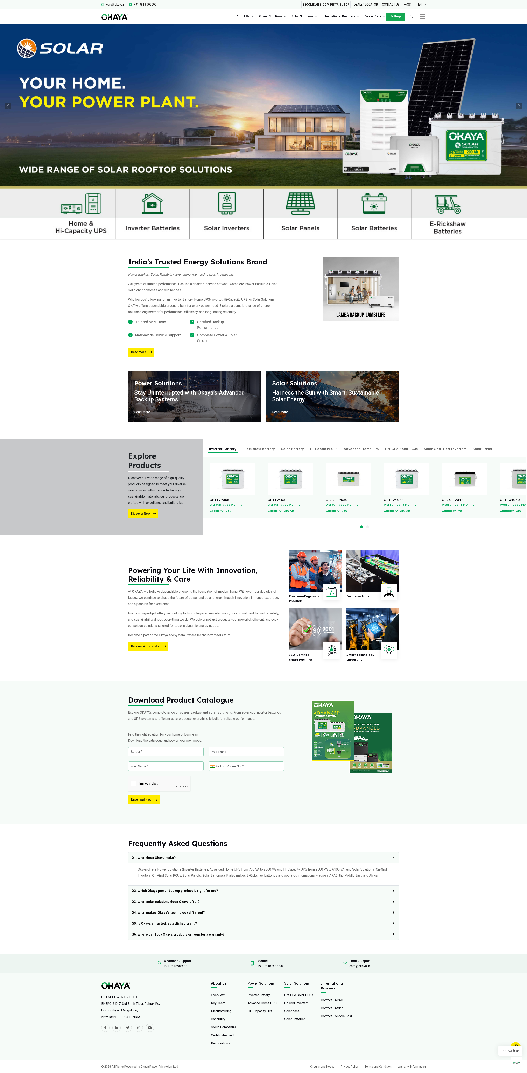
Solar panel (292, 963)
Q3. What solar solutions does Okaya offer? (166, 853)
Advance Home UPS (262, 955)
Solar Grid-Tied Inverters (445, 401)
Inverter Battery (223, 401)
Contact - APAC (332, 952)
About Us (243, 16)
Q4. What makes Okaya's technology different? (168, 864)
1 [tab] (361, 479)
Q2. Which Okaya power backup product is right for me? (175, 843)
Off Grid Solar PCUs (401, 401)
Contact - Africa (332, 960)
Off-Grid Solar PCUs (298, 947)
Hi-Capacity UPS (324, 401)
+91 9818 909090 (270, 918)
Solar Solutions (302, 16)
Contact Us (391, 4)
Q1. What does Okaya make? (154, 809)
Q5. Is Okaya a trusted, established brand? (164, 875)
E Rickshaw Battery (259, 401)
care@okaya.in (359, 918)
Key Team (218, 955)
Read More (138, 304)
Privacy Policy (349, 1018)
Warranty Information (412, 1018)
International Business (339, 16)
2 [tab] (368, 479)
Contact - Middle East (336, 968)
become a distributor (145, 598)
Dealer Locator (366, 4)
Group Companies (224, 979)
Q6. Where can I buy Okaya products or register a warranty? (178, 886)
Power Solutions (270, 16)
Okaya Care (373, 16)
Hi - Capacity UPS (260, 963)
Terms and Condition (378, 1018)
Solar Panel (482, 401)
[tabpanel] (232, 439)
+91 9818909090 (175, 918)
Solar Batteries (295, 971)
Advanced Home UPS (361, 401)
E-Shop (396, 16)
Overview (218, 947)
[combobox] (217, 718)
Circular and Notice (322, 1018)
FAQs (407, 4)
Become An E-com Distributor (326, 4)
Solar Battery (292, 401)
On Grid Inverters (296, 955)
